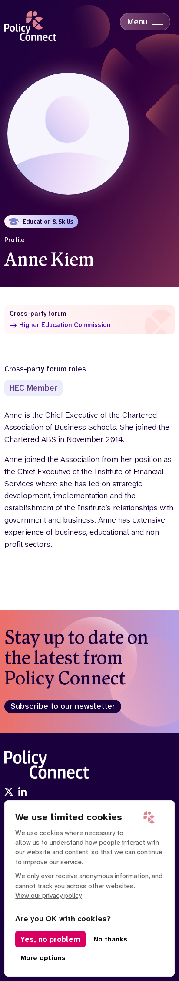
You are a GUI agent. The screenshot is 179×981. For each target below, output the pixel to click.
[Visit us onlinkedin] (22, 792)
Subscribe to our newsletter (62, 706)
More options (43, 958)
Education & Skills (48, 221)
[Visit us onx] (8, 792)
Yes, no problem (50, 939)
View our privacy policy (48, 895)
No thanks (110, 939)
